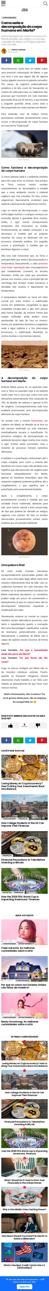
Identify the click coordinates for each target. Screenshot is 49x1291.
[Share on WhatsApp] (18, 60)
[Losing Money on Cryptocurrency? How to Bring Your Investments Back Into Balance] (24, 768)
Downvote (38, 725)
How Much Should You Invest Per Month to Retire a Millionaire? (24, 1237)
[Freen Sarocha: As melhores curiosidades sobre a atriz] (24, 932)
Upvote (10, 725)
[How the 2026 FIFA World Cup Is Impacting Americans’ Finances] (24, 881)
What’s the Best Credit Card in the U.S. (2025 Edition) (24, 1266)
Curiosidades (9, 819)
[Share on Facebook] (6, 60)
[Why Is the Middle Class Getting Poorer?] (24, 1196)
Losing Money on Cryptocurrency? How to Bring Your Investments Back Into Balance (23, 786)
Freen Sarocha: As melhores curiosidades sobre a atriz (18, 949)
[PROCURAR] (46, 3)
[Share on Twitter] (30, 60)
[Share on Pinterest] (42, 60)
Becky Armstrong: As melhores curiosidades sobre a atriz (19, 1023)
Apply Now (24, 1286)
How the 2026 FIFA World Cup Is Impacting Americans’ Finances (20, 898)
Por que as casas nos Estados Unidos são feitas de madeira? (23, 986)
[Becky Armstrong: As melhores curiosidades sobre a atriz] (24, 1006)
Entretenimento (26, 943)
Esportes (7, 892)
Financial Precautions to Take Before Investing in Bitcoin (23, 861)
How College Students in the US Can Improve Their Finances (22, 824)
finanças (7, 779)
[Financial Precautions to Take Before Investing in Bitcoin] (24, 844)
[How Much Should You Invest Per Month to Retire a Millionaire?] (24, 1223)
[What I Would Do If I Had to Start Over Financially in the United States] (24, 1167)
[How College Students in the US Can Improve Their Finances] (24, 807)
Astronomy (36, 420)
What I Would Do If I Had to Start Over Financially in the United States (24, 1181)
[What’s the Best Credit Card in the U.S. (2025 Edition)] (24, 1252)
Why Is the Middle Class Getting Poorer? (24, 1209)
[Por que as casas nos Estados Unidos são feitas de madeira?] (24, 969)
